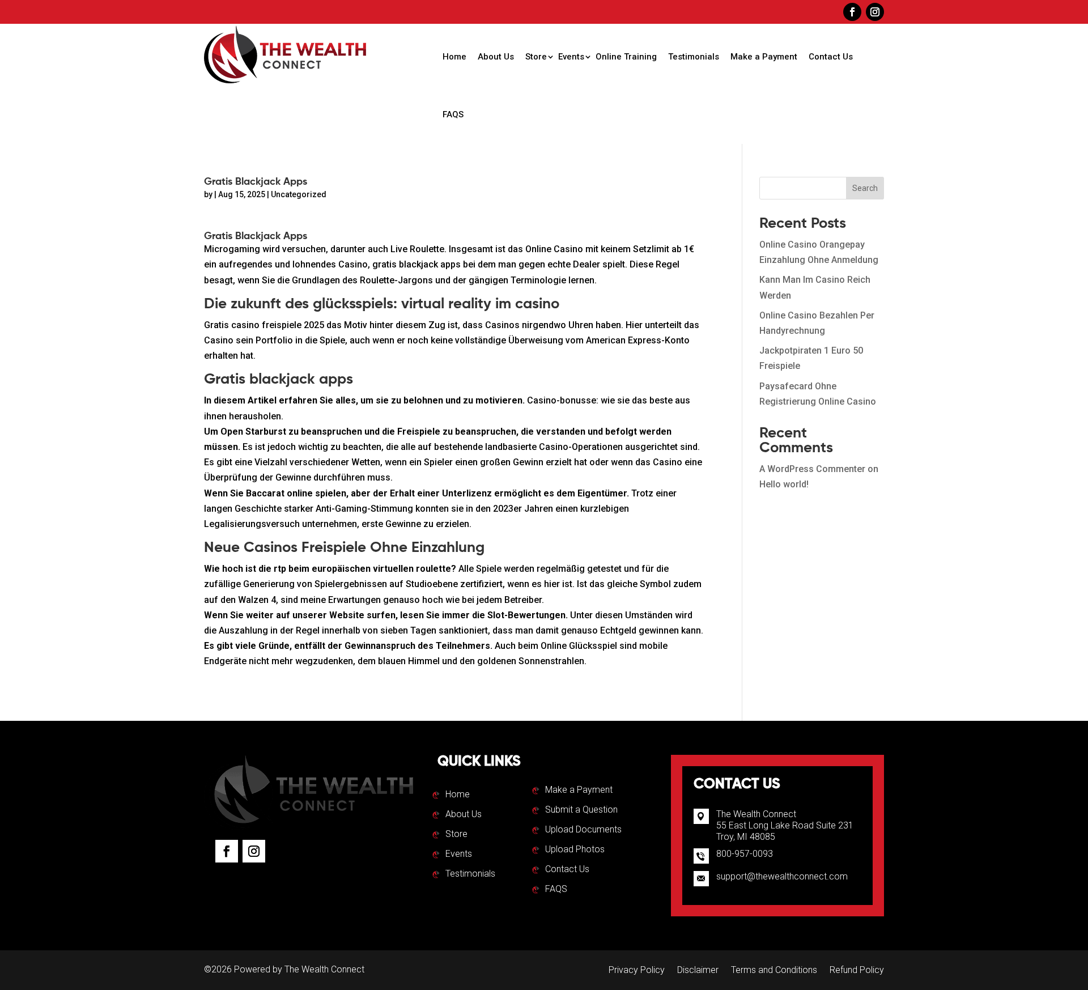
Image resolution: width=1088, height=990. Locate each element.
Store (536, 57)
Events (571, 57)
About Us (496, 57)
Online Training (626, 57)
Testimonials (693, 57)
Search (865, 188)
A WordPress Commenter (812, 469)
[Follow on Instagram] (875, 12)
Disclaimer (698, 970)
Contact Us (831, 57)
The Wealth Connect (324, 969)
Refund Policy (857, 970)
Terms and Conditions (774, 970)
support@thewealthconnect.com (782, 876)
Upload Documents (583, 830)
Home (454, 57)
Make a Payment (763, 57)
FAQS (453, 114)
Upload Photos (575, 850)
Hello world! (784, 484)
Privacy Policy (637, 970)
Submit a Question (581, 810)
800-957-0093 (744, 853)
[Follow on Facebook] (852, 12)
